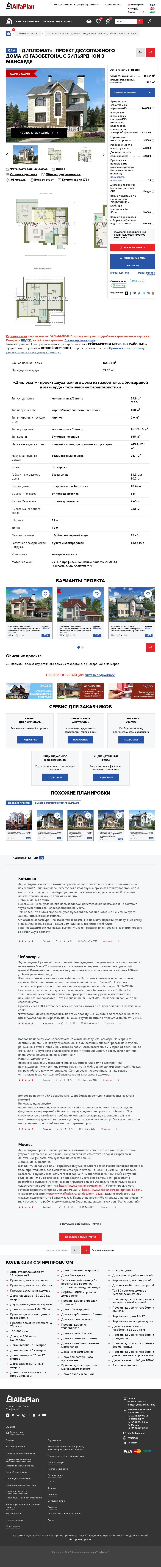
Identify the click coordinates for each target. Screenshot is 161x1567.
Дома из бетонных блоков (79, 1338)
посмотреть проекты (117, 178)
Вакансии (52, 1507)
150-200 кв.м (19, 1331)
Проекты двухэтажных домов (30, 1290)
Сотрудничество (56, 1500)
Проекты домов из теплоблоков (74, 1326)
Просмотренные (14, 1520)
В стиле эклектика (124, 1365)
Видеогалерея (55, 1475)
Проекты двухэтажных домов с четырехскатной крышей (133, 1301)
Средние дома (122, 1270)
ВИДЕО (26, 340)
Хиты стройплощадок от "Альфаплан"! (27, 1273)
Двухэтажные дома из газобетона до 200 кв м (128, 1328)
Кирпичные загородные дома (132, 1321)
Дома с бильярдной (75, 1309)
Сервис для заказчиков (80, 706)
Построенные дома (58, 1468)
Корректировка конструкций (21, 1484)
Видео (60, 169)
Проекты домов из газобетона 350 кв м (133, 1309)
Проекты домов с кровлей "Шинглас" (79, 1302)
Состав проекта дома (79, 340)
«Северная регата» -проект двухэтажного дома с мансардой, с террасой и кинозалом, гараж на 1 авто (128, 628)
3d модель (18, 179)
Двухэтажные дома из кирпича (31, 1304)
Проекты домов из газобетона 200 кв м (31, 1324)
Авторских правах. (80, 1539)
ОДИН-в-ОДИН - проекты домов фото (78, 1294)
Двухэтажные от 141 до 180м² (133, 1360)
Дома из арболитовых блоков (82, 1314)
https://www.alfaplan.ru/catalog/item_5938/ (111, 1189)
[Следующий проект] (85, 1250)
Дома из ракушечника (76, 1319)
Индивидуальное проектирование (24, 1497)
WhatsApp (120, 285)
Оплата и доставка (23, 174)
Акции (51, 1520)
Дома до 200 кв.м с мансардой (23, 1338)
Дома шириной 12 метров (28, 1350)
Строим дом (54, 1440)
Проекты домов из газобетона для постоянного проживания (133, 1353)
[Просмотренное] (89, 21)
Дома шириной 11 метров (28, 1345)
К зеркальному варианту (36, 133)
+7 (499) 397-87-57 (138, 1428)
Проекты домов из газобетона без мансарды (133, 1345)
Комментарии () (75, 179)
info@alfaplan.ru (137, 5)
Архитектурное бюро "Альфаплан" (17, 1408)
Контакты (52, 1488)
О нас (51, 1481)
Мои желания (13, 1526)
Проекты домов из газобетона (31, 1285)
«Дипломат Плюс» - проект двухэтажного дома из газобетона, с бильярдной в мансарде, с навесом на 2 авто (24, 629)
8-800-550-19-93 (115, 5)
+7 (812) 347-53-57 (138, 1421)
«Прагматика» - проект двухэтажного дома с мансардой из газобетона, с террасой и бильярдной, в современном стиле (109, 835)
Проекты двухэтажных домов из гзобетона (30, 1316)
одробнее (107, 675)
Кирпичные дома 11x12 (128, 1316)
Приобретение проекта (58, 21)
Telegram (138, 281)
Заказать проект (134, 247)
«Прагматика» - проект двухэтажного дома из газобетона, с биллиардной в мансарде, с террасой (76, 834)
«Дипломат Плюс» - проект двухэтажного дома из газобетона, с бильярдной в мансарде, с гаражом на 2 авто (75, 629)
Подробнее (22, 614)
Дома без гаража (73, 1275)
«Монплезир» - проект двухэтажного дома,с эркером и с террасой (139, 834)
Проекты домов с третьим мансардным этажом (79, 1367)
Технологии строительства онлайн (66, 1456)
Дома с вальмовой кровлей (80, 1270)
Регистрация (17, 1432)
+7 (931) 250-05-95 (138, 1415)
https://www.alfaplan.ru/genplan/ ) (81, 1185)
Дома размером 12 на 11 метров (27, 1365)
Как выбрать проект (16, 1472)
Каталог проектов (27, 21)
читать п (92, 675)
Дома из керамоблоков (77, 1351)
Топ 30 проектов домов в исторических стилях (129, 1292)
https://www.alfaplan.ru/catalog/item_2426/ (75, 1193)
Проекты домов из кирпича (29, 1280)
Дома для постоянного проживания (77, 1358)
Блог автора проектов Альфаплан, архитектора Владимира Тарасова (66, 1448)
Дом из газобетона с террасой (133, 1285)
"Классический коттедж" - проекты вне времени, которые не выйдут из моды (80, 1284)
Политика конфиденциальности (64, 1513)
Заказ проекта (13, 1513)
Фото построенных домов (29, 169)
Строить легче (16, 336)
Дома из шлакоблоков (76, 1333)
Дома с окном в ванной (77, 1374)
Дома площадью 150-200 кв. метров (30, 1297)
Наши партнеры (56, 1462)
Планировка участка (16, 1491)
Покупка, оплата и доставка (20, 1452)
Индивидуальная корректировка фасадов (23, 1506)
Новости (52, 1494)
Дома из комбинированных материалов (80, 1345)
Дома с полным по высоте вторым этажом (28, 1374)
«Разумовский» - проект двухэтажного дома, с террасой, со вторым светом (16, 834)
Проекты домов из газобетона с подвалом (133, 1336)
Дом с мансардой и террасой (132, 1275)
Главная (10, 1440)
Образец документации (63, 174)
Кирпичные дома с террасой (132, 1280)
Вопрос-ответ (44, 179)
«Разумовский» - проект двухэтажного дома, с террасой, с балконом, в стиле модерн (47, 834)
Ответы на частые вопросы (20, 1465)
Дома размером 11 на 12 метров (27, 1357)
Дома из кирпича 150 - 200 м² (30, 1309)
